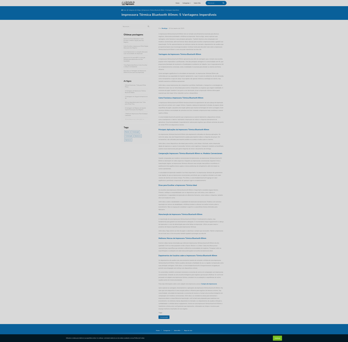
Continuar (277, 338)
